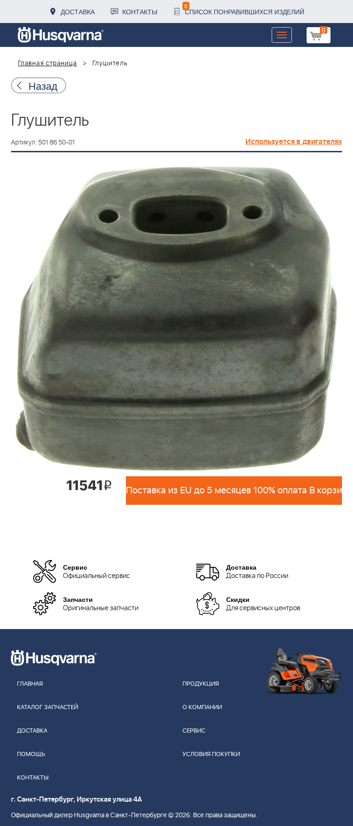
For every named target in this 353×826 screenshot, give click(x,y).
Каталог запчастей (47, 707)
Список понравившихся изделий (244, 9)
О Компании (202, 707)
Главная (30, 684)
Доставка (78, 11)
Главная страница (47, 63)
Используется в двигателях (293, 141)
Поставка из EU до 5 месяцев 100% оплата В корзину (234, 490)
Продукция (200, 684)
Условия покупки (211, 754)
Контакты (139, 11)
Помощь (31, 754)
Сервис (193, 731)
